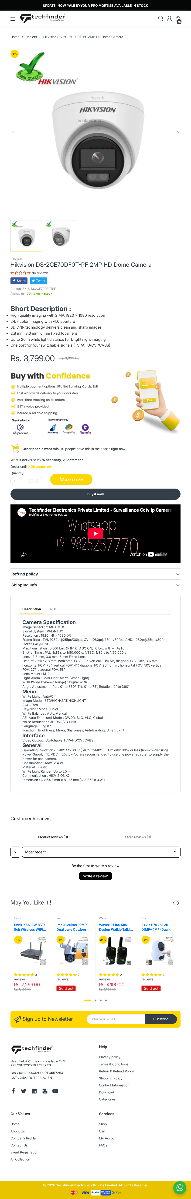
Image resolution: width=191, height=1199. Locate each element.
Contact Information (114, 1085)
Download (106, 1092)
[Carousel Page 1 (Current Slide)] (87, 1000)
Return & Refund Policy (116, 1071)
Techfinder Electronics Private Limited (86, 1185)
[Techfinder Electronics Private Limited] (32, 1050)
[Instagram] (45, 1091)
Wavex (103, 918)
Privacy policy (109, 1057)
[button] (20, 273)
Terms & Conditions (113, 1064)
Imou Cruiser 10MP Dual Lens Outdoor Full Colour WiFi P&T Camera (73, 927)
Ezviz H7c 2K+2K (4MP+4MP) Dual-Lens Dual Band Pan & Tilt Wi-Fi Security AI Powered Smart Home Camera (159, 927)
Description (31, 609)
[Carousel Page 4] (106, 1000)
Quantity (17, 473)
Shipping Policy (111, 1078)
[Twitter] (23, 1091)
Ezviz (17, 918)
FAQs (103, 1145)
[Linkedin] (34, 1091)
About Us (17, 1131)
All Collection (20, 1159)
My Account (108, 1138)
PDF (53, 609)
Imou (60, 918)
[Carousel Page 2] (95, 1000)
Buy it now (95, 494)
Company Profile (23, 1138)
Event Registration (24, 1152)
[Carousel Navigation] (176, 903)
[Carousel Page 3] (101, 1000)
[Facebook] (13, 1091)
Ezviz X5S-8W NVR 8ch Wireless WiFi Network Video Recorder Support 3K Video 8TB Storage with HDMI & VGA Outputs (31, 927)
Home (14, 1124)
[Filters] (15, 852)
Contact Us (18, 1145)
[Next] (12, 132)
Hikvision (16, 259)
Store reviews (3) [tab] (138, 837)
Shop (103, 1124)
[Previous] (178, 132)
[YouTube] (55, 1091)
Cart (102, 1131)
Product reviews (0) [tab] (53, 837)
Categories (107, 1099)
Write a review (95, 876)
